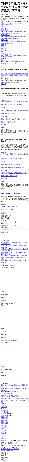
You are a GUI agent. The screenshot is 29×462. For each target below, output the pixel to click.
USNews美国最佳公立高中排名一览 (11, 206)
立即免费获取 (4, 232)
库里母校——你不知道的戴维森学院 (11, 395)
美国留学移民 (4, 417)
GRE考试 (4, 56)
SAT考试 (21, 55)
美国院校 (3, 48)
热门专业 (3, 50)
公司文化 (18, 61)
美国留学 (3, 104)
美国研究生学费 (14, 36)
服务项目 (8, 61)
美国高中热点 (8, 43)
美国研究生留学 (5, 35)
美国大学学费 (16, 33)
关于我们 (3, 60)
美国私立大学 (12, 31)
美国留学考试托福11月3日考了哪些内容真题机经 (14, 101)
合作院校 (13, 61)
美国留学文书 (4, 167)
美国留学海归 (4, 423)
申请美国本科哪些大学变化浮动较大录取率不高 (14, 110)
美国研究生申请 (5, 36)
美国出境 (3, 425)
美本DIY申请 (12, 113)
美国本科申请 (12, 74)
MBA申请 (24, 75)
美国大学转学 (8, 33)
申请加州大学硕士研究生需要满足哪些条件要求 (14, 173)
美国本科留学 (4, 30)
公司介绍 (3, 61)
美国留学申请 (10, 209)
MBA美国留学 (5, 38)
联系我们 (23, 61)
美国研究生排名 (23, 36)
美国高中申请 (20, 41)
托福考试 (3, 55)
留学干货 (3, 403)
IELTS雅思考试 (5, 410)
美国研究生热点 (13, 38)
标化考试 (19, 104)
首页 (2, 26)
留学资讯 (3, 45)
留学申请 (3, 28)
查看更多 (3, 127)
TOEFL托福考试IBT (11, 104)
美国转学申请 (17, 75)
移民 (8, 218)
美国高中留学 (4, 40)
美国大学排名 (20, 31)
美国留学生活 (20, 167)
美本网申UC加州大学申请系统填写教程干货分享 (14, 398)
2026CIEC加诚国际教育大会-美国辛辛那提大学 (14, 255)
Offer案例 (3, 46)
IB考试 (17, 55)
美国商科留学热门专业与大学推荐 (10, 164)
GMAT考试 (10, 56)
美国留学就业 (12, 167)
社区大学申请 (10, 75)
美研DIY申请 (12, 122)
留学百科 (3, 58)
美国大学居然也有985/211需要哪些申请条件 (13, 119)
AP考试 (13, 55)
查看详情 (3, 100)
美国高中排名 (4, 41)
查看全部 (3, 84)
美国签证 (3, 51)
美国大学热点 (4, 31)
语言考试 (3, 53)
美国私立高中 (12, 41)
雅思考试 (8, 55)
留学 (3, 218)
